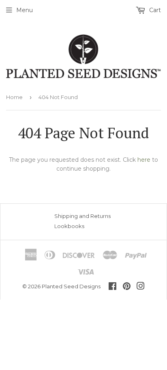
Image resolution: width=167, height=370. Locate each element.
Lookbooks (69, 226)
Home (14, 97)
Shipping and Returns (82, 216)
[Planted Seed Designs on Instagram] (141, 287)
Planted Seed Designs (71, 286)
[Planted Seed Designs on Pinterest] (126, 287)
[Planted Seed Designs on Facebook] (112, 287)
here (143, 159)
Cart (154, 10)
